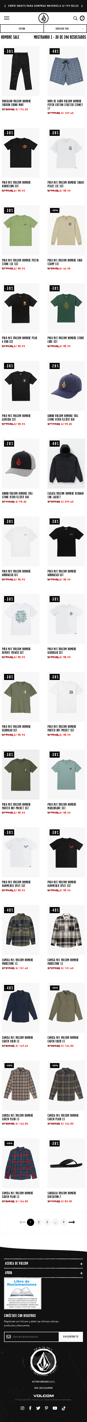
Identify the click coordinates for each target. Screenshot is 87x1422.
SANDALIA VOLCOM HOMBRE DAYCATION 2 (62, 1195)
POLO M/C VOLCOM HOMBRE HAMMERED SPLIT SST (16, 884)
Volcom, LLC (37, 1400)
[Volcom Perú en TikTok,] (64, 1409)
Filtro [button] (22, 28)
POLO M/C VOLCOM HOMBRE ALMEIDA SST (16, 417)
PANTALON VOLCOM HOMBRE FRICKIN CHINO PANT (16, 103)
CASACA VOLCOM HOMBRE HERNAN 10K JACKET (66, 495)
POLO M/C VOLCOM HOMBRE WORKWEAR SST (16, 573)
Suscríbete (71, 1337)
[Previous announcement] (5, 6)
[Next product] (71, 1222)
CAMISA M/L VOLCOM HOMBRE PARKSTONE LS (17, 962)
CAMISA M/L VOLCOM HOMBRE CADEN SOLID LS (17, 1039)
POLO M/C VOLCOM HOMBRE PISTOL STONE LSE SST (20, 262)
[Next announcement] (82, 6)
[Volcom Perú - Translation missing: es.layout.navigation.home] (43, 18)
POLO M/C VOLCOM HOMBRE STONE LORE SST (66, 340)
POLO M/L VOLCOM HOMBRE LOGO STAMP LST (65, 262)
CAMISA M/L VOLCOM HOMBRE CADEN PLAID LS (17, 1117)
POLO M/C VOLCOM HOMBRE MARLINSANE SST (62, 806)
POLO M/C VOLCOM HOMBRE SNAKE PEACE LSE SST (66, 184)
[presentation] (20, 71)
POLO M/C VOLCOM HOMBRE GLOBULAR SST (62, 651)
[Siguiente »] (74, 1222)
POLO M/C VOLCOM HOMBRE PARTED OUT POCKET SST (62, 728)
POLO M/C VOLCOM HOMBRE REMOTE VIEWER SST (16, 651)
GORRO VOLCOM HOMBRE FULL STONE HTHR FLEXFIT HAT (63, 417)
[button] (6, 18)
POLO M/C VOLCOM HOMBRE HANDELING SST (16, 184)
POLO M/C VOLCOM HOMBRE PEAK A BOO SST (19, 340)
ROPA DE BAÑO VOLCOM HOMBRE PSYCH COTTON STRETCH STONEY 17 (65, 104)
